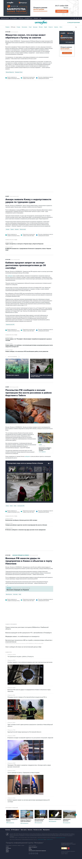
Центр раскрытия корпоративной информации (37, 850)
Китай (11, 505)
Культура (35, 27)
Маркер (7, 850)
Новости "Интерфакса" (33, 847)
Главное (7, 27)
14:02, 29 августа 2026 (15, 259)
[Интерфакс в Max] (37, 853)
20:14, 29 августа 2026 (15, 89)
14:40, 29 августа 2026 (14, 387)
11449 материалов (10, 822)
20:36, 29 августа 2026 (14, 196)
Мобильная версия (5, 18)
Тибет (15, 505)
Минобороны (9, 594)
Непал (7, 505)
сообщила (10, 276)
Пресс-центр (24, 829)
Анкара (7, 229)
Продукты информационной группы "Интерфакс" (25, 843)
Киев (20, 594)
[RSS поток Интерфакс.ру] (35, 853)
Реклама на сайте (37, 829)
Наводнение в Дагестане (66, 820)
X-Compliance (8, 848)
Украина (17, 229)
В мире (18, 27)
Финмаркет (36, 18)
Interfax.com (21, 18)
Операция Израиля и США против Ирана (25, 820)
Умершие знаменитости (55, 819)
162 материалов (66, 822)
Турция (12, 229)
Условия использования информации (68, 851)
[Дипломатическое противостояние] (41, 817)
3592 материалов (24, 823)
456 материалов (52, 821)
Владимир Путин (18, 72)
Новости (50, 27)
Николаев (15, 594)
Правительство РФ (10, 324)
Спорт (30, 27)
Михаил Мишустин (10, 72)
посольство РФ (21, 505)
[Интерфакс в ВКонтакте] (33, 853)
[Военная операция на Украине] (12, 817)
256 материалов (38, 822)
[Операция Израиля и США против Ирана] (26, 818)
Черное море (23, 229)
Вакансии (30, 829)
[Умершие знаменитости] (55, 817)
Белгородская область (39, 151)
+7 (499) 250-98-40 (40, 839)
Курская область (20, 151)
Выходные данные (64, 852)
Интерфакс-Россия (28, 18)
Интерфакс (41, 22)
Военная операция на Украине (20, 555)
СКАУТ (7, 849)
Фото (61, 27)
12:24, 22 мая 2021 (14, 31)
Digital (45, 27)
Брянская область (29, 151)
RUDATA (30, 849)
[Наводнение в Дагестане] (69, 817)
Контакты (7, 829)
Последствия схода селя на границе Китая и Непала (25, 463)
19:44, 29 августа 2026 (33, 555)
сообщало (27, 456)
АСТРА (7, 851)
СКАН (30, 848)
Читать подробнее (45, 449)
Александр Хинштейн (10, 151)
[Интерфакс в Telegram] (31, 853)
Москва (41, 27)
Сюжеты (56, 27)
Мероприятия (46, 829)
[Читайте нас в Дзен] (29, 853)
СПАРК (7, 847)
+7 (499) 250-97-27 (49, 839)
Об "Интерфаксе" (13, 18)
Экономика (24, 27)
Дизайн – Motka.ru (64, 853)
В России (13, 27)
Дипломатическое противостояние (39, 820)
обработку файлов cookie (60, 837)
